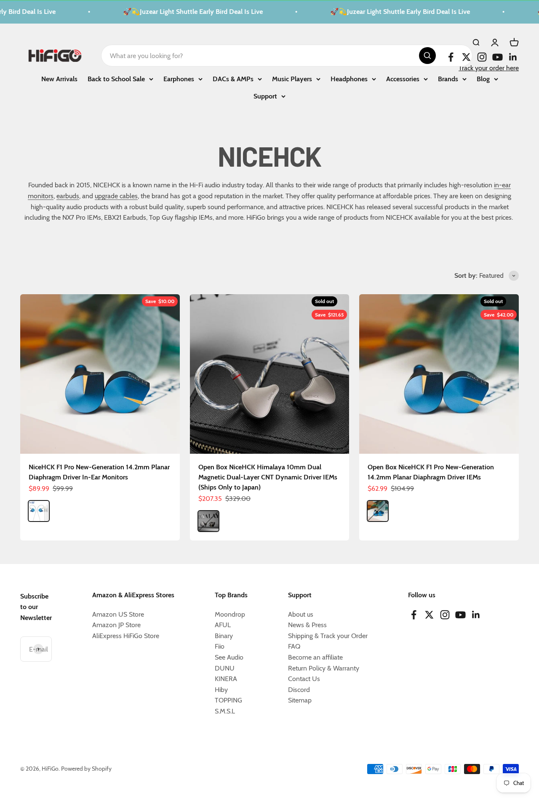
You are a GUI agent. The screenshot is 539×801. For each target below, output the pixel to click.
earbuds (67, 196)
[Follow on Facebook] (450, 57)
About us (300, 614)
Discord (299, 690)
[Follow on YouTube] (497, 57)
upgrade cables (116, 196)
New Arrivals (59, 78)
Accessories (402, 78)
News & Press (307, 625)
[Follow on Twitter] (466, 57)
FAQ (294, 646)
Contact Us (304, 679)
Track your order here (489, 68)
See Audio (229, 657)
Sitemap (300, 700)
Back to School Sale (116, 78)
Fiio (219, 646)
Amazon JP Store (116, 625)
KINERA (226, 679)
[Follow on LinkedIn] (513, 57)
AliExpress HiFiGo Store (125, 636)
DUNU (225, 668)
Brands (448, 78)
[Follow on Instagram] (482, 57)
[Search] (427, 55)
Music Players (292, 78)
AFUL (223, 625)
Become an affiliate (315, 657)
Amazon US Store (118, 614)
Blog (483, 78)
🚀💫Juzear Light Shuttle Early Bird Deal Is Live (186, 12)
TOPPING (228, 700)
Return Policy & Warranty (323, 668)
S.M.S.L (225, 711)
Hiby (221, 690)
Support (265, 96)
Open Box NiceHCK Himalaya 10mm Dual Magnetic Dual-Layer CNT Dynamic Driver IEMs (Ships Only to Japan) (267, 477)
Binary (224, 636)
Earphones (178, 78)
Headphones (349, 78)
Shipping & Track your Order (328, 636)
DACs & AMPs (233, 78)
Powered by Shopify (86, 768)
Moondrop (230, 614)
